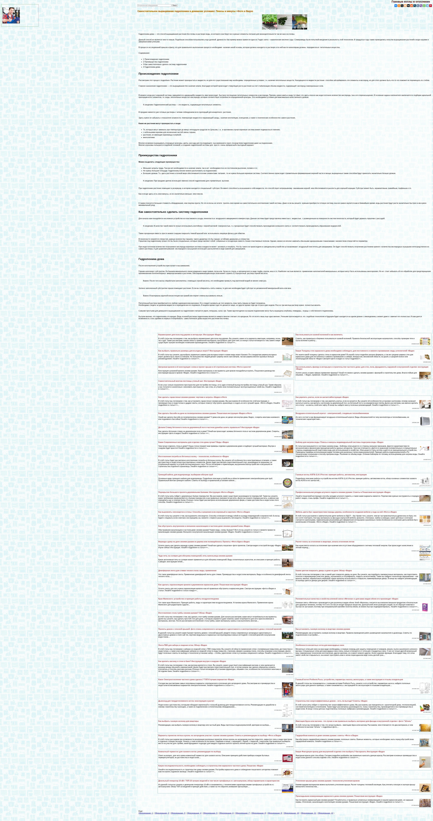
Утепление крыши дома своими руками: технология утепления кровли (328, 781)
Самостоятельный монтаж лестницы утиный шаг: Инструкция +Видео (190, 381)
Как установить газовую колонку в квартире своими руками (323, 629)
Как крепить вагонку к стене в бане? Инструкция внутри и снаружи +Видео (192, 661)
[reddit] (411, 5)
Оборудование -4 (194, 813)
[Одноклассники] (399, 5)
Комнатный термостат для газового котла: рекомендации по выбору (189, 752)
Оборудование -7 (242, 813)
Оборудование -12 (325, 813)
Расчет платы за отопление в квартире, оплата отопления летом (325, 542)
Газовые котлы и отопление (412, 1)
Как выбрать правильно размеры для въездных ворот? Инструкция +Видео (193, 351)
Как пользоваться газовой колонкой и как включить (319, 335)
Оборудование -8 (258, 813)
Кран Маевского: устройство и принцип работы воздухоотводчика (188, 599)
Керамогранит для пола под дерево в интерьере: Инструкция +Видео (189, 335)
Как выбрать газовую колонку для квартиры (178, 721)
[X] (402, 5)
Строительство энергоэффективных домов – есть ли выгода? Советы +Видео (331, 701)
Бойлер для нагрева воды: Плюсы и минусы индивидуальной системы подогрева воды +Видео (339, 442)
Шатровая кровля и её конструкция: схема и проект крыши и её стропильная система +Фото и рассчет (204, 367)
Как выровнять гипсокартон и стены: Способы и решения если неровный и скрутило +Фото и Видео (204, 512)
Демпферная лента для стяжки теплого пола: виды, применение (187, 571)
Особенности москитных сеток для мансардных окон (320, 645)
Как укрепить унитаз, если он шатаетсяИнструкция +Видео (322, 397)
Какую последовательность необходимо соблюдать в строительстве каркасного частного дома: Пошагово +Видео (210, 766)
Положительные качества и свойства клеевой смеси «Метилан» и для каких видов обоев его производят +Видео (347, 599)
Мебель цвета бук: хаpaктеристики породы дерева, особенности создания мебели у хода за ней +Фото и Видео (346, 512)
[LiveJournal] (414, 5)
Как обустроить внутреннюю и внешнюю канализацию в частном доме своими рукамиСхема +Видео (204, 526)
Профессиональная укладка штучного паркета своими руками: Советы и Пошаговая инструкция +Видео (343, 492)
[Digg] (408, 5)
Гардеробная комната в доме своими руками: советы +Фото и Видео (327, 735)
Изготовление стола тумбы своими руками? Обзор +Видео (185, 613)
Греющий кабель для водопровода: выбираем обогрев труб (185, 475)
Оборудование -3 (178, 813)
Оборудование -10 (291, 813)
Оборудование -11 (308, 813)
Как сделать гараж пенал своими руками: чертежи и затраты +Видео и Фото (192, 397)
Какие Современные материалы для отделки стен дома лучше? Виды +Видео (193, 442)
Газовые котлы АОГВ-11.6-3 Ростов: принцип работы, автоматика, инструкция (331, 475)
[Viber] (421, 5)
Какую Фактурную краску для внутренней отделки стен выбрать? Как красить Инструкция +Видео (340, 752)
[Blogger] (405, 5)
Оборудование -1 (146, 813)
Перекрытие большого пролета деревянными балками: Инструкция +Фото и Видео (196, 492)
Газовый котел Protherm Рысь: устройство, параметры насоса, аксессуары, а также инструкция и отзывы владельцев (349, 679)
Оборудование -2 (162, 813)
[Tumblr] (418, 5)
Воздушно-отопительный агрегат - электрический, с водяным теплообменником (332, 413)
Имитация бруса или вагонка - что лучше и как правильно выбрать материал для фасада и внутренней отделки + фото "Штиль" (354, 721)
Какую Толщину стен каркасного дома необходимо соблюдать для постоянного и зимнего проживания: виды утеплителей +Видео (355, 351)
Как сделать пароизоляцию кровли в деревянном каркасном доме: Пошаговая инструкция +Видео (203, 585)
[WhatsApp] (424, 5)
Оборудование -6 (226, 813)
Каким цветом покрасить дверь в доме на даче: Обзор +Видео (324, 571)
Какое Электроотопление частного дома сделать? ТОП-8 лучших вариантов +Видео (196, 679)
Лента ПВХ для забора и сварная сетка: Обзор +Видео (182, 645)
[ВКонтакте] (395, 5)
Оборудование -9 (275, 813)
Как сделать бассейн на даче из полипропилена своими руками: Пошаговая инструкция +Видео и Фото (205, 413)
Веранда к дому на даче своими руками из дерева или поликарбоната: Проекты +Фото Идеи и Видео (204, 542)
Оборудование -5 (210, 813)
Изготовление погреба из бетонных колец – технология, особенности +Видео (193, 456)
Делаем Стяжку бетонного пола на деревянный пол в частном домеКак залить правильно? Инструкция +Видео (208, 427)
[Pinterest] (430, 5)
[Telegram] (427, 5)
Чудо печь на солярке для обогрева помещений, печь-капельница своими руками (195, 556)
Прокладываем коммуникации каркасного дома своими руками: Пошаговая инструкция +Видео (339, 796)
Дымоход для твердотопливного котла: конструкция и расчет (186, 701)
